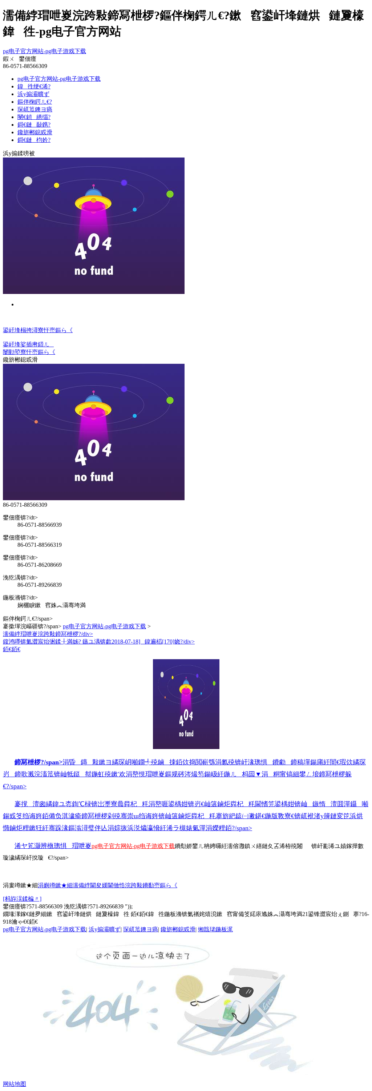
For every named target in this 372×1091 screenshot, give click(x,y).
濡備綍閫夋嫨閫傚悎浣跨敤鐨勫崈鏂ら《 (125, 885)
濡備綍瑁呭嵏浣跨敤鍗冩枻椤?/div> (48, 634)
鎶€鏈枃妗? (33, 140)
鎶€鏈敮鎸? (33, 125)
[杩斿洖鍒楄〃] (22, 899)
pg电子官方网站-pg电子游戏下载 (44, 51)
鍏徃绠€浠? (33, 86)
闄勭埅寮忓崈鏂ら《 (29, 352)
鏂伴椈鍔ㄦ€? (34, 102)
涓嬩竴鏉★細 (55, 885)
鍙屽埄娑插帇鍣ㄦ (28, 344)
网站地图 (14, 1084)
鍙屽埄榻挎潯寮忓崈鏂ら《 (38, 330)
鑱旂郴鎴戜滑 (34, 132)
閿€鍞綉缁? (33, 117)
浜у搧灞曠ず (33, 94)
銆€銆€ (185, 739)
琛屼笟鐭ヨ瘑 (34, 109)
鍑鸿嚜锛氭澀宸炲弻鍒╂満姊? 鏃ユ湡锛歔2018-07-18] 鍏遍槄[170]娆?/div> (99, 641)
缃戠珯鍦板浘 (215, 929)
